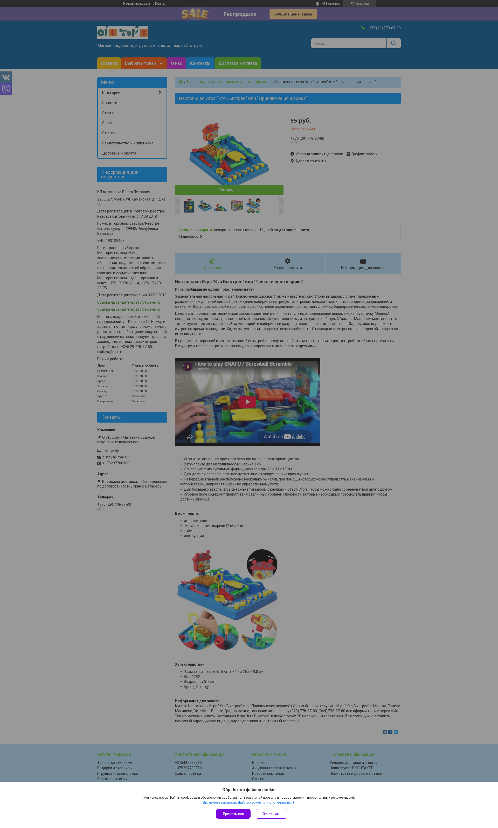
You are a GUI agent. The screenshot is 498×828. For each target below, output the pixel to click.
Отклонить (271, 814)
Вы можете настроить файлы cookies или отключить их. (247, 802)
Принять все (233, 814)
